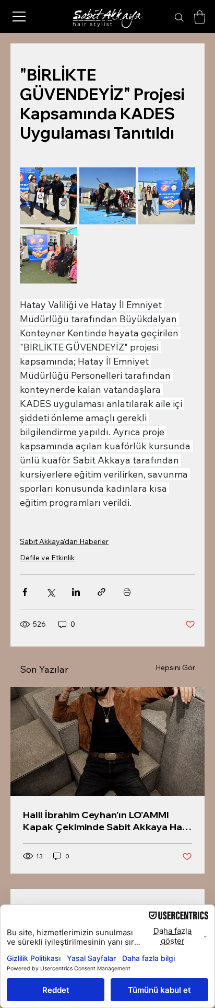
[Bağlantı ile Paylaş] (101, 592)
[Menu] (19, 16)
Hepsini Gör (175, 667)
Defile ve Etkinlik (47, 557)
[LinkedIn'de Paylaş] (76, 592)
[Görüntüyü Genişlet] (48, 195)
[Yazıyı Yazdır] (127, 592)
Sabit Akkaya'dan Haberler (64, 541)
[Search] (179, 18)
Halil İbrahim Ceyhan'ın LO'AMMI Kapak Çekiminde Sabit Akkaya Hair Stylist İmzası (105, 821)
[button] (199, 17)
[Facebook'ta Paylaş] (25, 592)
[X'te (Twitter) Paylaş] (50, 592)
